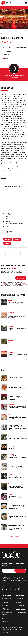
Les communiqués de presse (6, 599)
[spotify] (19, 589)
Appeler (7, 243)
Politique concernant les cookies (7, 613)
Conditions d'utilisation (4, 618)
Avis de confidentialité (5, 609)
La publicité (19, 602)
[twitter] (15, 589)
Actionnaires (5, 602)
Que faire (20, 7)
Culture (25, 7)
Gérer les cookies (6, 621)
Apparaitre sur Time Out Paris (21, 599)
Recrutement (5, 605)
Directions (7, 239)
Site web (17, 239)
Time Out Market (20, 605)
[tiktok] (6, 589)
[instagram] (2, 589)
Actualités (3, 7)
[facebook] (10, 589)
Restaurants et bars (11, 7)
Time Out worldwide (21, 612)
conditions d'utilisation (6, 283)
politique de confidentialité (20, 283)
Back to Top (15, 546)
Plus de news (14, 536)
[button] (25, 186)
